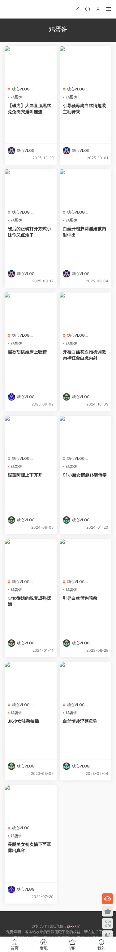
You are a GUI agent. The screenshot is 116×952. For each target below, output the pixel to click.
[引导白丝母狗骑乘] (86, 557)
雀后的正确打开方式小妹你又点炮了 (29, 231)
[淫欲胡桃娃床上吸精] (31, 311)
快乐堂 (14, 9)
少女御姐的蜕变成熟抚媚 (29, 601)
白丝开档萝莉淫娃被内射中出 (84, 231)
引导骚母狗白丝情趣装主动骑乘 (84, 108)
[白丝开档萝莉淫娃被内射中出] (86, 187)
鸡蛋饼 (16, 97)
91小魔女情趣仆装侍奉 (85, 474)
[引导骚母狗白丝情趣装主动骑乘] (86, 64)
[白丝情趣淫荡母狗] (86, 680)
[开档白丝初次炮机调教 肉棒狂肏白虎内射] (86, 311)
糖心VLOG (21, 89)
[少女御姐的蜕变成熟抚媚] (31, 557)
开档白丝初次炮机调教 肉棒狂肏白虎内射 (84, 354)
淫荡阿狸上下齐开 (25, 474)
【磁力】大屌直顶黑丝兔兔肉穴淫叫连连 (29, 108)
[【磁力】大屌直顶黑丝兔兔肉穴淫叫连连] (31, 64)
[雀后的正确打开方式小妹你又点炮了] (31, 187)
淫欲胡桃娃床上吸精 (27, 351)
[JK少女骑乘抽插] (31, 680)
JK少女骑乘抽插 (23, 721)
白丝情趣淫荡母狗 (80, 721)
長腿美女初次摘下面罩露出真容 (29, 847)
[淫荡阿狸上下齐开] (31, 434)
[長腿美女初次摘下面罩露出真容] (31, 803)
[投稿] (77, 9)
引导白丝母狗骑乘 (80, 598)
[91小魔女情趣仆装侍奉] (86, 434)
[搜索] (87, 9)
